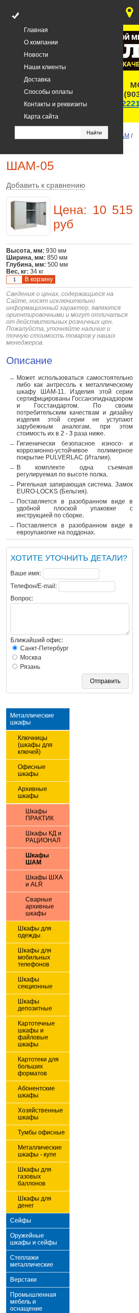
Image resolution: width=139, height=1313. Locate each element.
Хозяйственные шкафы (40, 1114)
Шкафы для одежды (34, 932)
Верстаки (23, 1279)
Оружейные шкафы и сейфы (33, 1239)
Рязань (29, 666)
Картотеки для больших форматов (38, 1066)
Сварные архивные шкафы (39, 906)
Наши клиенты (45, 67)
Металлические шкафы (32, 719)
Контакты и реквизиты (55, 104)
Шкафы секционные (35, 983)
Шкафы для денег (34, 1202)
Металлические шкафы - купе (40, 1151)
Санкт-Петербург (44, 648)
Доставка (37, 79)
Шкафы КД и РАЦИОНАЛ (43, 837)
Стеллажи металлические (31, 1261)
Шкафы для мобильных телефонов (34, 957)
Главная (36, 30)
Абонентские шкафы (36, 1092)
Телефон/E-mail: (33, 586)
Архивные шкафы (32, 792)
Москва (30, 657)
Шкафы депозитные (35, 1005)
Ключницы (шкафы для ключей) (35, 745)
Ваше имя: (25, 573)
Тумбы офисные (41, 1132)
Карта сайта (41, 116)
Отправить (105, 681)
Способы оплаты (48, 91)
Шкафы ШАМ (37, 859)
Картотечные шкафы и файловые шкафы (36, 1034)
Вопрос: (21, 598)
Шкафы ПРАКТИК (39, 814)
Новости (36, 54)
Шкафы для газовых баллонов (34, 1176)
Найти (94, 132)
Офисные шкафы (32, 770)
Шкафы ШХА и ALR (44, 881)
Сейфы (20, 1220)
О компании (41, 42)
